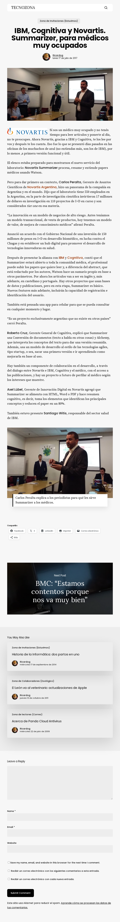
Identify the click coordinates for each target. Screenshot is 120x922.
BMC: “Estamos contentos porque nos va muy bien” (60, 588)
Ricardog (58, 55)
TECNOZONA (23, 8)
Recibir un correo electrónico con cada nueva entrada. (42, 879)
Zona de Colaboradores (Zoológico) (33, 681)
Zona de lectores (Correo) (27, 714)
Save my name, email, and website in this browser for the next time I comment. (55, 862)
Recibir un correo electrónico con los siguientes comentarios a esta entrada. (55, 870)
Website (11, 843)
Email (11, 827)
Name (11, 811)
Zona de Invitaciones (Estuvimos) (59, 20)
